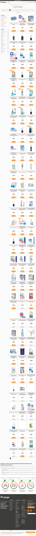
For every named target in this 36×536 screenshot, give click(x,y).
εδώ (21, 533)
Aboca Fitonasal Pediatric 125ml (13, 227)
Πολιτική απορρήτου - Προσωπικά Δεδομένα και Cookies (18, 509)
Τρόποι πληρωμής (18, 515)
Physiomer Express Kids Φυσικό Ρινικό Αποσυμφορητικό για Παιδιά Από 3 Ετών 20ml (31, 61)
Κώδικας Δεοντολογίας (17, 506)
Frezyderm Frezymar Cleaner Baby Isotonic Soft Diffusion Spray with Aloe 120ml (31, 154)
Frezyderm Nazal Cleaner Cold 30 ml (22, 135)
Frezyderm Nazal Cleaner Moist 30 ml (13, 246)
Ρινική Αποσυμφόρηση (4, 22)
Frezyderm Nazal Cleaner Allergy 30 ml (22, 79)
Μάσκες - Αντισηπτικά (3, 26)
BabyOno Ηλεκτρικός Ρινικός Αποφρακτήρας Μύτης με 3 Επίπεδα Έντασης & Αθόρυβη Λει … (31, 338)
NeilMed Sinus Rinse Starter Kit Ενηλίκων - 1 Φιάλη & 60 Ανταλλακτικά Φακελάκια (31, 24)
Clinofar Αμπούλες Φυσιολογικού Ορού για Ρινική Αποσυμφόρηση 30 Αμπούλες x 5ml (13, 135)
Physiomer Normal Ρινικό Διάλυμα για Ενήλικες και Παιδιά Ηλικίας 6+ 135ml (22, 61)
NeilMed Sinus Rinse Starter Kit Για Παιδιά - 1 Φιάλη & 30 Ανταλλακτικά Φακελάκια (13, 302)
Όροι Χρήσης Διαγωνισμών (17, 521)
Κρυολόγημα (2, 20)
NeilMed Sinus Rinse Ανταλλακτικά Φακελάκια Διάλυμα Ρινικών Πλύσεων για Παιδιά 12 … (31, 283)
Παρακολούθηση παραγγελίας (17, 503)
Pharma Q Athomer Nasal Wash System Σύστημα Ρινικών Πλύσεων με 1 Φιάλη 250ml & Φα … (31, 209)
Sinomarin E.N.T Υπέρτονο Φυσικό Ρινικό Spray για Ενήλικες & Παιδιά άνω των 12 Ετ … (22, 98)
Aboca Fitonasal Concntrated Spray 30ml (31, 227)
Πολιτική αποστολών (18, 516)
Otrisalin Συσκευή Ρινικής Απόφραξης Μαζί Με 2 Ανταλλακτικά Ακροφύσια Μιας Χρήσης (13, 61)
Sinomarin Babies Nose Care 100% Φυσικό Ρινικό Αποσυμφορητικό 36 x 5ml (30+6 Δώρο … (22, 227)
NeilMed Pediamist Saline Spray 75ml (31, 172)
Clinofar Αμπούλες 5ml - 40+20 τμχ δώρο (13, 24)
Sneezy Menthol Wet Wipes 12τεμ (31, 449)
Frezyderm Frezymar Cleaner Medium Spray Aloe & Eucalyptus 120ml (22, 43)
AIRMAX (4, 47)
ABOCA (4, 42)
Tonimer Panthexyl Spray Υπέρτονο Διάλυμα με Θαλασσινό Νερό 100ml (14, 283)
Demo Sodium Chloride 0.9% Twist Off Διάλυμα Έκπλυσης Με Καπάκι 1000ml (22, 339)
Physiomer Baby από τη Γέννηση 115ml (22, 301)
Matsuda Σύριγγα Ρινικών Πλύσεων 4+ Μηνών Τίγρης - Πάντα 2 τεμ (22, 191)
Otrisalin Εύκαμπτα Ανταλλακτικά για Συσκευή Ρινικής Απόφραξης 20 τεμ (13, 154)
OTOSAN (4, 41)
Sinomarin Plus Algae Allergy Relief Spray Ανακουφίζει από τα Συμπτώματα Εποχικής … (31, 135)
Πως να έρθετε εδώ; (18, 525)
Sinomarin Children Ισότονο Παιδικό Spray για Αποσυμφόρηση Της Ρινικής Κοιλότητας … (31, 79)
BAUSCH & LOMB (4, 48)
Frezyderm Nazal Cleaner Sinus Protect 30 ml (31, 42)
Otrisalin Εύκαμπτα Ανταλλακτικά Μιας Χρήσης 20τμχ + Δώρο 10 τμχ (22, 24)
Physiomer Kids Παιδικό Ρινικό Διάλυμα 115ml (13, 320)
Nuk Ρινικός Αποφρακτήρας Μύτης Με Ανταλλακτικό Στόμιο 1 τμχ (22, 449)
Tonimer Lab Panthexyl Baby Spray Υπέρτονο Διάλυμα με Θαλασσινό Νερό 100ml (31, 265)
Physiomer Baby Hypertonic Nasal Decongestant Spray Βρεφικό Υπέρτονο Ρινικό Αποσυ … (22, 246)
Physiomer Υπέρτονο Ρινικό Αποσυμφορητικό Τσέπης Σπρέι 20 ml (14, 449)
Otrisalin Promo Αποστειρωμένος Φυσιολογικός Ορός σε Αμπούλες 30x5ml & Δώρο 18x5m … (31, 412)
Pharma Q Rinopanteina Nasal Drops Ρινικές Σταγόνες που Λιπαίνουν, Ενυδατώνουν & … (22, 412)
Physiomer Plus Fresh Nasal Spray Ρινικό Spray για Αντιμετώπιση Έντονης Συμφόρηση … (22, 265)
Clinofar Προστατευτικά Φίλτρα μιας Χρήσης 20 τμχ (22, 153)
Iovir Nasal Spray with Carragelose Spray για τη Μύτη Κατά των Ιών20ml (13, 98)
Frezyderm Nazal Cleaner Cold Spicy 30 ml (31, 116)
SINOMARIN (4, 36)
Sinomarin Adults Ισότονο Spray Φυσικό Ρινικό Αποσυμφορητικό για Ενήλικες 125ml (31, 98)
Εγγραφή (31, 507)
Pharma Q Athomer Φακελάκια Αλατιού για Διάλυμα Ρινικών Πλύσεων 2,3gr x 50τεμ (13, 191)
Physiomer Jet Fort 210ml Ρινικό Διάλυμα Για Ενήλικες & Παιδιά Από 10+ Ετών (31, 376)
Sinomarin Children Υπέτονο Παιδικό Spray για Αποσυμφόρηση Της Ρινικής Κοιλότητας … (13, 79)
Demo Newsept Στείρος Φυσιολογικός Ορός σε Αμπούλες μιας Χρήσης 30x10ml (22, 394)
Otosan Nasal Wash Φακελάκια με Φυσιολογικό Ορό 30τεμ (31, 190)
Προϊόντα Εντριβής (3, 21)
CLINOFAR (4, 30)
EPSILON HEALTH (4, 43)
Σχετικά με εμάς (17, 524)
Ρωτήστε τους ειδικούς (17, 505)
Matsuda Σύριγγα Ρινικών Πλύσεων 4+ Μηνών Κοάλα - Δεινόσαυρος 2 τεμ (13, 172)
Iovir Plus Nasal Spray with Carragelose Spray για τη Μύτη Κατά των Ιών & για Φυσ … (13, 117)
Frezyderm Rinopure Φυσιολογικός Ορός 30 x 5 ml (13, 375)
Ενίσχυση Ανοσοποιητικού (11, 503)
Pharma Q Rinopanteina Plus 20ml (14, 412)
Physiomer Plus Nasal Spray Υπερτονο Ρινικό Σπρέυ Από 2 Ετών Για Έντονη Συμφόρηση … (13, 265)
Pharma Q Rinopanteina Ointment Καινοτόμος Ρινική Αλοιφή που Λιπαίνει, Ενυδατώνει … (22, 209)
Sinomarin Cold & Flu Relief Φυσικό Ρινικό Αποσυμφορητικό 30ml (22, 117)
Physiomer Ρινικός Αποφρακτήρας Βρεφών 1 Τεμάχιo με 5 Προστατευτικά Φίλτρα (13, 357)
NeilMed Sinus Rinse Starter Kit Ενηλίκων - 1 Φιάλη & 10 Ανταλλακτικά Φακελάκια (13, 339)
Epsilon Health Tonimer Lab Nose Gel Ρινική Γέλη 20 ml (14, 394)
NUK (4, 49)
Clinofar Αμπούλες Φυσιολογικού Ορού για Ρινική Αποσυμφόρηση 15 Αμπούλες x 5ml (31, 246)
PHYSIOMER (4, 35)
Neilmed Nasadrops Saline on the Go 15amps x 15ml (31, 301)
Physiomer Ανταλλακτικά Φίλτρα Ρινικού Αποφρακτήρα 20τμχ (22, 320)
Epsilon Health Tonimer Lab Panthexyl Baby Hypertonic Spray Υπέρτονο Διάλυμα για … (31, 357)
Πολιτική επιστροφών (18, 517)
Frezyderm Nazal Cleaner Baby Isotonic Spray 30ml (13, 209)
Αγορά (14, 49)
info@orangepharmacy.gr (24, 510)
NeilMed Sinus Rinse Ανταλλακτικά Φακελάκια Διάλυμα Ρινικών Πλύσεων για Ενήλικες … (22, 283)
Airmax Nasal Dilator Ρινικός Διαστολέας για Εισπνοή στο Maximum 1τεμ (22, 357)
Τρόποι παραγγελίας (18, 514)
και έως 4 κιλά (5, 491)
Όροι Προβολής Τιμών (17, 523)
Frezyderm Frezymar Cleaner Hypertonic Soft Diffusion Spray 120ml (14, 43)
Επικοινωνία (17, 501)
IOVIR (4, 37)
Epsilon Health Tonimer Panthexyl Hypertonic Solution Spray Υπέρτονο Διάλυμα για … (31, 320)
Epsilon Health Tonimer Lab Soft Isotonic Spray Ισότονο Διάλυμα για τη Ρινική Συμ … (14, 431)
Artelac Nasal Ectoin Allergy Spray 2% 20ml (31, 431)
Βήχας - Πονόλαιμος (3, 16)
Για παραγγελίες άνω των (5, 490)
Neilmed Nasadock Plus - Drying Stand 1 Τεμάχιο (22, 375)
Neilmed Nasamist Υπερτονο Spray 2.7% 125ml (22, 431)
